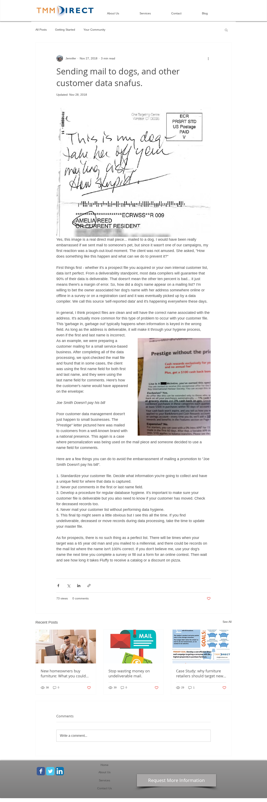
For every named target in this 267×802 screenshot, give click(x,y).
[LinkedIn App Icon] (59, 771)
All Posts (41, 29)
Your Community (94, 29)
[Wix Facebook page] (41, 771)
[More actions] (208, 58)
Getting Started (65, 29)
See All (227, 621)
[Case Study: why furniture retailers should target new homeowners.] (201, 646)
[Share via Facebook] (58, 586)
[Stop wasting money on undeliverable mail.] (133, 646)
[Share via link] (89, 586)
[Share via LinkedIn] (79, 586)
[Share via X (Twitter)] (69, 586)
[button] (226, 29)
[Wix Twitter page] (50, 771)
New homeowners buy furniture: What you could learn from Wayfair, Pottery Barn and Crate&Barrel (64, 673)
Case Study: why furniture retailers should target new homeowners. (199, 673)
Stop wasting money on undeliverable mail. (129, 673)
